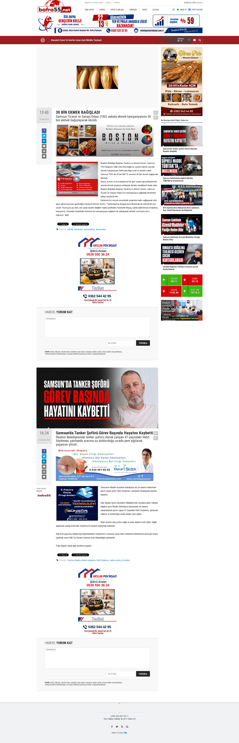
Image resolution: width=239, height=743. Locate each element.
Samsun (70, 560)
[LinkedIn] (44, 141)
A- (156, 117)
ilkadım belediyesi (89, 560)
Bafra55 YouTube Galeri (94, 3)
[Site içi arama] (199, 40)
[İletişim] (194, 40)
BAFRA (70, 229)
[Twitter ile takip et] (116, 726)
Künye (108, 3)
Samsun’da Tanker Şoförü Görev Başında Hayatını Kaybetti (79, 40)
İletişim (117, 3)
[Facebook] (44, 130)
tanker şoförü (115, 560)
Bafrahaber (78, 229)
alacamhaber (101, 229)
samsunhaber (89, 229)
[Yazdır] (44, 151)
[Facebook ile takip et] (111, 726)
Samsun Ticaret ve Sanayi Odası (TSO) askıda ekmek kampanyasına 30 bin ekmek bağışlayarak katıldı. (103, 118)
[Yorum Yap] (44, 156)
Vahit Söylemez (103, 560)
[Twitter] (44, 136)
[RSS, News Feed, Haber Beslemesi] (122, 726)
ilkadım (78, 560)
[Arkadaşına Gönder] (44, 146)
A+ (155, 112)
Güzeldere (126, 560)
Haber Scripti (117, 732)
